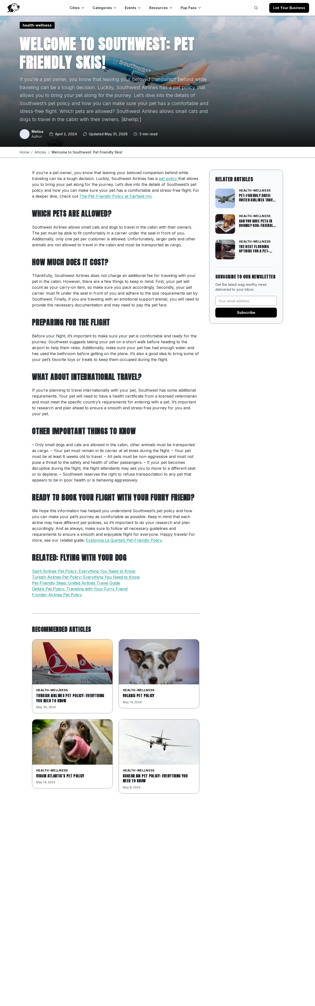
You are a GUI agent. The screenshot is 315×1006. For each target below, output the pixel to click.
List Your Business (289, 8)
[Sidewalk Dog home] (13, 8)
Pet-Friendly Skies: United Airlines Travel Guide (76, 582)
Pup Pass (189, 8)
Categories (102, 8)
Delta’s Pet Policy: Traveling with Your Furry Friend (79, 588)
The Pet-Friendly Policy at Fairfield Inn (115, 196)
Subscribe (246, 312)
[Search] (256, 8)
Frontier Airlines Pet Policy (57, 594)
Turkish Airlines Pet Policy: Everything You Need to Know (86, 577)
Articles (40, 152)
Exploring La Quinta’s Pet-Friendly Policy (124, 540)
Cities (75, 8)
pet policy (168, 178)
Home (24, 152)
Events (130, 8)
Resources (158, 8)
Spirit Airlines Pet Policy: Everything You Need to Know (83, 571)
